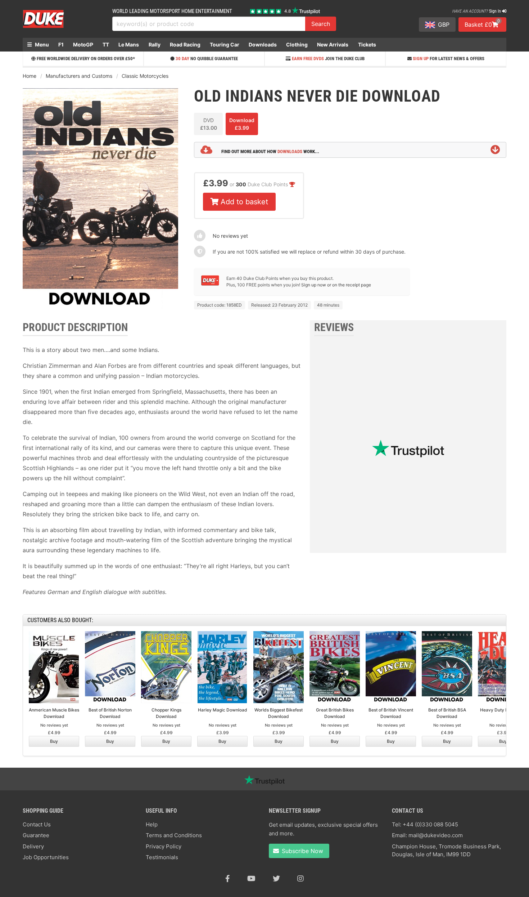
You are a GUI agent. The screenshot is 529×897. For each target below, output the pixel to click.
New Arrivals (332, 44)
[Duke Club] (210, 284)
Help (152, 824)
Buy (54, 741)
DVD (208, 124)
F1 (61, 44)
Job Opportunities (46, 857)
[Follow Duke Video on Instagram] (300, 878)
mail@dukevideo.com (435, 835)
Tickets (367, 44)
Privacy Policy (163, 846)
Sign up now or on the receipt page (336, 284)
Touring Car (224, 44)
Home (29, 76)
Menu (41, 44)
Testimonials (162, 857)
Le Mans (128, 44)
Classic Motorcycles (145, 76)
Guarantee (36, 835)
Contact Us (37, 824)
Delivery (33, 846)
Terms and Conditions (174, 835)
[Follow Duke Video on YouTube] (251, 878)
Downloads (263, 44)
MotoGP (83, 44)
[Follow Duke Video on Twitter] (276, 878)
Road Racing (185, 44)
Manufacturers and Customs (79, 76)
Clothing (297, 44)
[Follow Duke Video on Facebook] (227, 878)
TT (106, 44)
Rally (154, 44)
